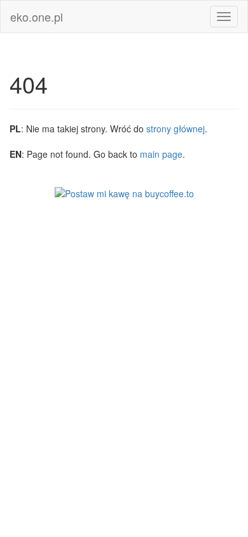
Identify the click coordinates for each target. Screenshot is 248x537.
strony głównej (175, 128)
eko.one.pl (36, 16)
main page (161, 154)
